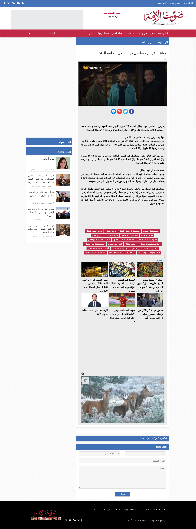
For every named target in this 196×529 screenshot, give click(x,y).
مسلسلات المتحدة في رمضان (105, 235)
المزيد (90, 33)
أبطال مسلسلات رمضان (150, 244)
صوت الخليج (114, 509)
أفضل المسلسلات (120, 248)
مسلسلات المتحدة (130, 235)
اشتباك (131, 33)
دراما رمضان (111, 231)
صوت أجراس (48, 159)
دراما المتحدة (147, 235)
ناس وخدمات (99, 509)
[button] (82, 373)
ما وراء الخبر (118, 33)
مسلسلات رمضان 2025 (130, 231)
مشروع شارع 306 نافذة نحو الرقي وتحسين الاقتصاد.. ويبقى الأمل (41, 212)
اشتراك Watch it (116, 252)
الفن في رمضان (115, 244)
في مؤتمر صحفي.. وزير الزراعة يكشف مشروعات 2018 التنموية (41, 229)
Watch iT (130, 252)
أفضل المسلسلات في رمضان (144, 248)
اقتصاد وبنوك (103, 33)
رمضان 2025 (131, 244)
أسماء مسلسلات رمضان (98, 248)
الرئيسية (162, 33)
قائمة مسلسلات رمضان (123, 239)
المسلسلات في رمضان (95, 244)
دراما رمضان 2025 (94, 231)
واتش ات (142, 252)
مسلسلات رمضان (150, 231)
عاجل (152, 33)
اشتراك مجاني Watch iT (95, 252)
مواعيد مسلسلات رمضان (99, 239)
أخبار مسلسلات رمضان (147, 239)
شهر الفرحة (155, 252)
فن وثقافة (142, 33)
